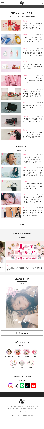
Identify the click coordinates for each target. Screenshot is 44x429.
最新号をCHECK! (22, 333)
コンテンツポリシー (14, 409)
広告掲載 (13, 406)
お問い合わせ (32, 409)
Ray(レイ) (3, 6)
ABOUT (7, 406)
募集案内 (20, 406)
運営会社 (24, 409)
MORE (22, 224)
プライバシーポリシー (31, 406)
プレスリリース (21, 411)
